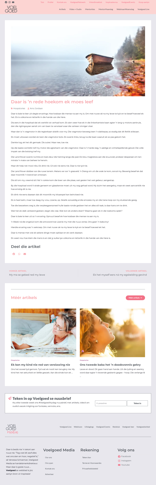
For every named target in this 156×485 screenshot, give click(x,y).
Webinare (78, 427)
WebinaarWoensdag (125, 9)
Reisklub (116, 427)
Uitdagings (89, 427)
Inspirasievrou (112, 2)
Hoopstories (19, 108)
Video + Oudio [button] (75, 9)
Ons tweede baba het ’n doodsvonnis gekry (110, 364)
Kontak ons (50, 468)
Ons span (49, 463)
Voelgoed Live (65, 427)
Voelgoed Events (103, 427)
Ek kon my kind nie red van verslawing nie (40, 364)
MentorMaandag (106, 9)
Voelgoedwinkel (143, 427)
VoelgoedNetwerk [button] (77, 2)
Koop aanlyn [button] (144, 2)
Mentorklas (90, 9)
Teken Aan (86, 457)
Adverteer (49, 474)
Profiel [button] (50, 2)
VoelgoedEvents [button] (128, 2)
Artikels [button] (62, 9)
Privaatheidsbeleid (90, 468)
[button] (13, 254)
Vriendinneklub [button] (95, 2)
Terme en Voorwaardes (91, 463)
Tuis (42, 2)
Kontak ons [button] (62, 2)
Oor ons (48, 457)
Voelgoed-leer (128, 427)
